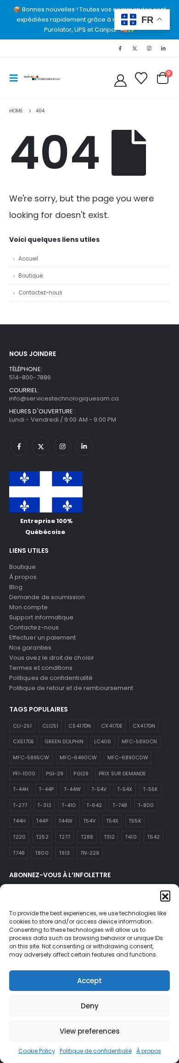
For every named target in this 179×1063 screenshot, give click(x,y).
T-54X (124, 789)
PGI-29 (54, 773)
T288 (87, 836)
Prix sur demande (122, 773)
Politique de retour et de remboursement (71, 688)
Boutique (30, 275)
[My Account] (120, 80)
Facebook (19, 446)
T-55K (150, 789)
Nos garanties (30, 647)
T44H (19, 820)
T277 (64, 836)
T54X (112, 820)
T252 (42, 836)
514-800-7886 (30, 377)
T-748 (119, 805)
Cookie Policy (36, 1051)
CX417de (111, 725)
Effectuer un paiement (42, 637)
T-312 (44, 805)
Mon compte (28, 607)
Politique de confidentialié (96, 1051)
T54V (89, 820)
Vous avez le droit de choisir (51, 657)
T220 (19, 836)
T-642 (94, 805)
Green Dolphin (64, 741)
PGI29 (80, 773)
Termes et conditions (41, 667)
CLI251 (50, 725)
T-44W (72, 789)
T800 (41, 853)
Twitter (41, 446)
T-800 (146, 805)
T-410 (69, 805)
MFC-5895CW (31, 757)
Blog (15, 587)
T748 (19, 853)
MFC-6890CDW (127, 757)
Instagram (62, 446)
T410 (130, 836)
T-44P (46, 789)
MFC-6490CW (78, 757)
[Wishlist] (141, 78)
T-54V (98, 789)
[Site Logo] (42, 78)
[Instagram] (149, 48)
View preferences (90, 1031)
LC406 (102, 741)
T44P (42, 820)
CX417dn (144, 725)
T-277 (20, 805)
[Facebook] (120, 48)
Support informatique (41, 617)
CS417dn (79, 725)
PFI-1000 (24, 773)
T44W (65, 820)
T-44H (20, 789)
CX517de (23, 741)
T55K (135, 820)
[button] (165, 895)
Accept (89, 980)
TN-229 (89, 853)
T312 (109, 836)
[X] (134, 48)
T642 (153, 836)
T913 (64, 853)
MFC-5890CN (139, 741)
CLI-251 (22, 725)
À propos (148, 1051)
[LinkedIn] (163, 48)
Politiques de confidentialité (51, 677)
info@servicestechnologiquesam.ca (64, 398)
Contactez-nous (40, 292)
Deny (90, 1006)
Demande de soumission (47, 597)
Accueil (28, 258)
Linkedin (84, 446)
